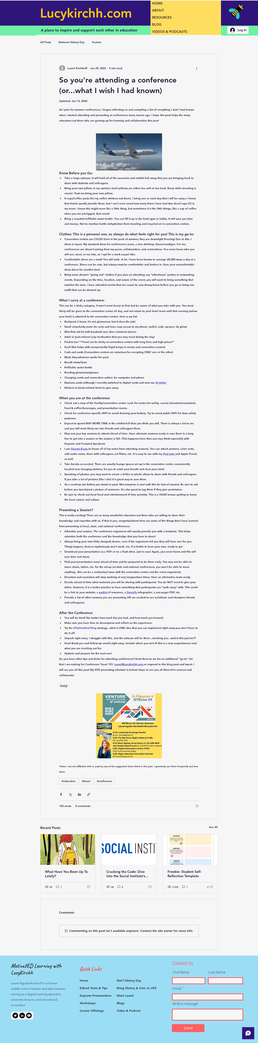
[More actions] (196, 68)
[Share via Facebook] (61, 794)
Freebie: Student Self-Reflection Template (185, 873)
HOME (157, 3)
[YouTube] (29, 1015)
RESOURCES (162, 17)
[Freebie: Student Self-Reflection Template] (190, 849)
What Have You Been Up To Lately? (66, 873)
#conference (104, 781)
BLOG (156, 24)
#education (69, 781)
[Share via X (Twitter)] (70, 794)
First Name (180, 972)
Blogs (120, 1003)
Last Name (216, 972)
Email (176, 988)
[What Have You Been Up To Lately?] (67, 849)
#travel (86, 781)
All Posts (45, 42)
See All (213, 827)
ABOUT (158, 10)
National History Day (71, 42)
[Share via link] (88, 794)
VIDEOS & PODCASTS (169, 31)
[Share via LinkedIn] (79, 794)
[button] (129, 152)
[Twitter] (15, 1015)
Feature (96, 42)
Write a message (185, 1004)
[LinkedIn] (22, 1015)
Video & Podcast (129, 1010)
